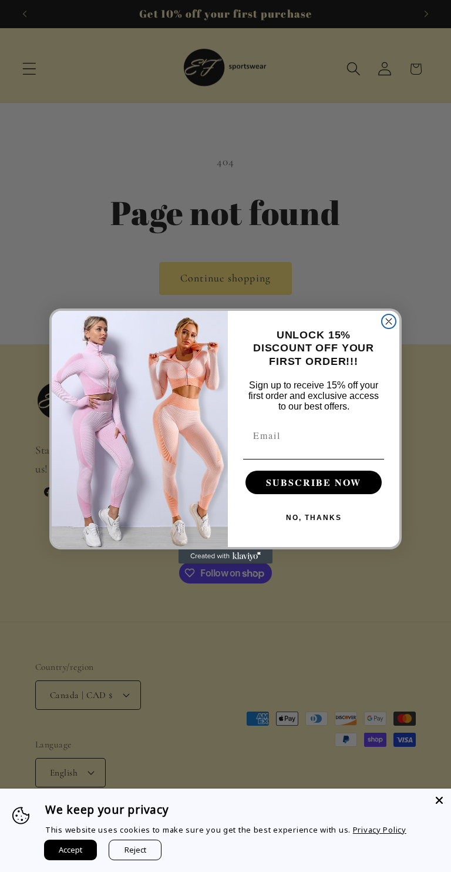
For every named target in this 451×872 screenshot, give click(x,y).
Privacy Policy (379, 829)
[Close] (439, 800)
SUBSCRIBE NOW (313, 482)
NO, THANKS (314, 518)
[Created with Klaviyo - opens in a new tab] (225, 556)
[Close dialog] (389, 321)
